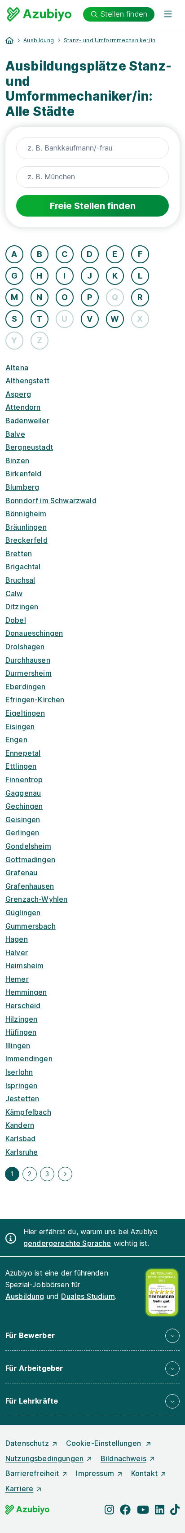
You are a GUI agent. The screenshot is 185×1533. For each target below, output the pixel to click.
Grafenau (21, 872)
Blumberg (22, 487)
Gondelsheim (28, 846)
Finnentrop (24, 779)
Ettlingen (20, 766)
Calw (14, 593)
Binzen (17, 460)
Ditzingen (21, 606)
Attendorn (22, 407)
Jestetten (22, 1098)
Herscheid (22, 1005)
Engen (16, 739)
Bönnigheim (26, 513)
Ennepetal (22, 753)
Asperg (18, 394)
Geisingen (22, 819)
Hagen (16, 939)
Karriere (19, 1488)
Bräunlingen (26, 527)
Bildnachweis (123, 1458)
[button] (92, 1336)
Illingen (17, 1045)
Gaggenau (23, 793)
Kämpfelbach (28, 1112)
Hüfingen (20, 1032)
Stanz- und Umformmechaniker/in (109, 40)
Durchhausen (27, 660)
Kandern (19, 1125)
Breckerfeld (26, 540)
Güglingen (22, 912)
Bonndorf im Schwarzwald (51, 500)
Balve (15, 434)
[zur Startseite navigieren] (9, 40)
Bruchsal (20, 580)
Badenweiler (27, 420)
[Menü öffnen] (168, 14)
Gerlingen (22, 832)
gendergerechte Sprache (67, 1243)
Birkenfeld (23, 473)
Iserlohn (19, 1072)
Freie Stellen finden (93, 205)
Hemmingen (26, 992)
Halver (16, 952)
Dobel (15, 620)
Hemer (17, 979)
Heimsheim (24, 965)
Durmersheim (28, 673)
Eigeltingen (25, 713)
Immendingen (29, 1058)
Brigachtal (23, 566)
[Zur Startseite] (39, 14)
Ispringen (21, 1085)
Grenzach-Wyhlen (36, 899)
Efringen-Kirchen (35, 699)
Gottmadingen (30, 859)
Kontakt (144, 1473)
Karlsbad (20, 1138)
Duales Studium (88, 1296)
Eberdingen (25, 686)
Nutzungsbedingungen (44, 1458)
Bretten (18, 553)
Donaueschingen (34, 633)
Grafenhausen (29, 886)
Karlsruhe (21, 1152)
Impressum (95, 1473)
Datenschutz (27, 1443)
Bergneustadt (29, 447)
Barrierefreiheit (32, 1473)
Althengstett (27, 380)
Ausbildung (38, 40)
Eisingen (20, 726)
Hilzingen (21, 1019)
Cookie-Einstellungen (104, 1443)
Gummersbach (30, 926)
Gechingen (24, 806)
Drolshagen (25, 646)
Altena (16, 367)
